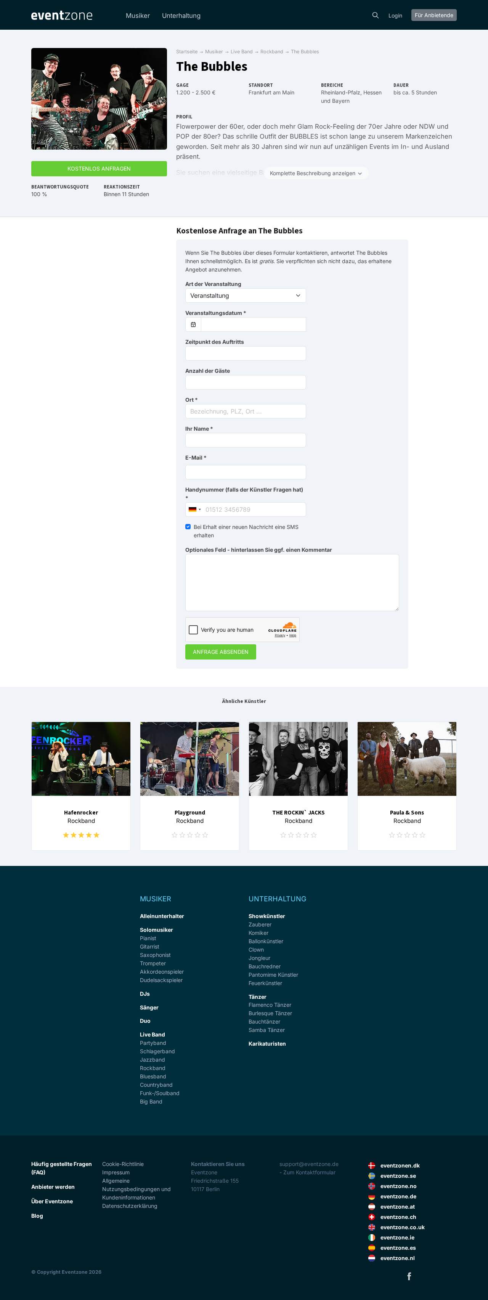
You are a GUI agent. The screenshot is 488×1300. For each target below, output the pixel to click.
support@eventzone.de (309, 1164)
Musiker (138, 15)
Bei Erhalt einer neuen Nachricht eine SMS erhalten (246, 531)
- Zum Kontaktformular (307, 1172)
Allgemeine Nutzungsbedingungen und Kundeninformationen (136, 1189)
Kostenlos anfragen (99, 168)
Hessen (372, 92)
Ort (191, 399)
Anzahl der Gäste (207, 370)
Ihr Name (199, 428)
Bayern (341, 100)
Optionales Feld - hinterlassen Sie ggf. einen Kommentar (258, 549)
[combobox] (245, 411)
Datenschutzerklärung (129, 1206)
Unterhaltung (181, 15)
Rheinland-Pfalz (340, 92)
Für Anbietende (434, 15)
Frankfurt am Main (271, 92)
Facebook (409, 1276)
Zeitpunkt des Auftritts (214, 342)
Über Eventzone (52, 1201)
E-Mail (196, 457)
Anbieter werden (53, 1186)
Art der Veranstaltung (213, 284)
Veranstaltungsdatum (215, 313)
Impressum (116, 1172)
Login (395, 15)
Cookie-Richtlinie (123, 1164)
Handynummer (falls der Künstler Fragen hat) (244, 493)
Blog (37, 1215)
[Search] (375, 14)
